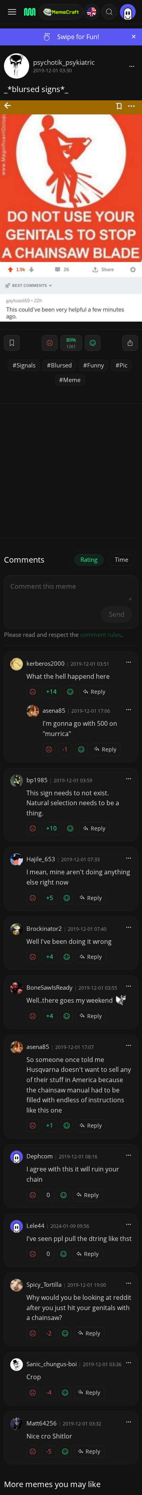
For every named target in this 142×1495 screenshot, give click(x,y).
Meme (71, 380)
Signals (26, 365)
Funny (95, 365)
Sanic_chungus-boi (51, 1364)
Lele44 (35, 1226)
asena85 (54, 710)
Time (121, 559)
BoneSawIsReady (49, 987)
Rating (88, 559)
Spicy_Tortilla (44, 1284)
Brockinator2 (44, 928)
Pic (123, 365)
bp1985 (37, 780)
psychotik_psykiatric (64, 62)
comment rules (100, 634)
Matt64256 (41, 1423)
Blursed (61, 365)
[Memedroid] (28, 12)
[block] (131, 66)
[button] (109, 12)
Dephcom (39, 1156)
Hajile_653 (41, 859)
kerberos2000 (45, 663)
